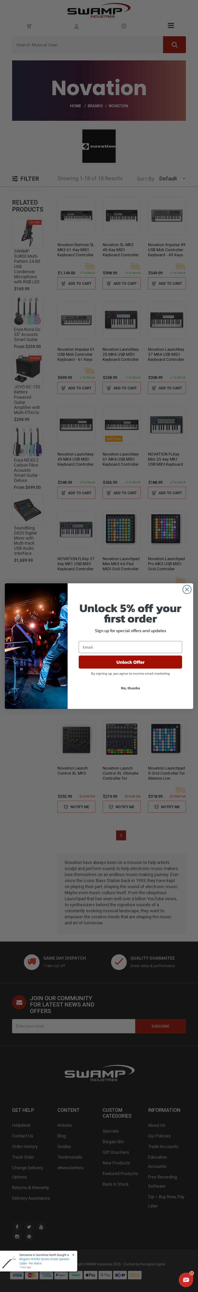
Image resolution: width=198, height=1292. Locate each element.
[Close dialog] (187, 589)
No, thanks (130, 688)
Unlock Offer (130, 662)
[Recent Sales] (10, 1261)
